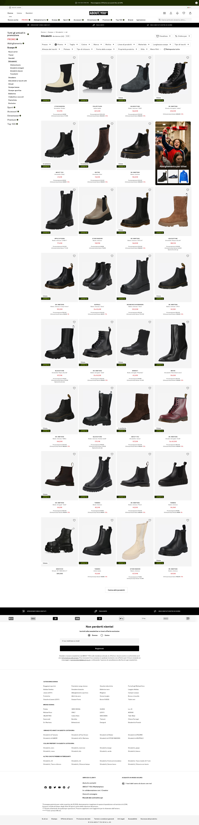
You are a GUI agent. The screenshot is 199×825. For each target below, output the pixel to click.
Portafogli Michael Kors (136, 686)
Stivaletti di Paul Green (80, 735)
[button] (163, 36)
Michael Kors (47, 712)
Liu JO (130, 709)
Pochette (46, 696)
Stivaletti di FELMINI (135, 735)
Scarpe (50, 32)
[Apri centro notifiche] (177, 13)
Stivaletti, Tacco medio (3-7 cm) (139, 761)
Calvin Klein (75, 716)
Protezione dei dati (83, 819)
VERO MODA (76, 709)
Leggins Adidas (133, 689)
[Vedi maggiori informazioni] (59, 117)
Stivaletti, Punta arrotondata (110, 761)
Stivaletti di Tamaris (50, 735)
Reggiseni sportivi (49, 686)
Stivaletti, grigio (134, 748)
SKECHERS (103, 716)
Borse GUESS (104, 699)
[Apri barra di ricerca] (159, 20)
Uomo (19, 13)
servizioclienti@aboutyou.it (80, 660)
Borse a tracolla (133, 696)
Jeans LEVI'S (47, 693)
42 (66, 32)
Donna (10, 13)
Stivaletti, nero (48, 748)
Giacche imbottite (106, 686)
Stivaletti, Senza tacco (108, 764)
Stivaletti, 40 (48, 761)
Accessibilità (132, 819)
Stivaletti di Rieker (106, 735)
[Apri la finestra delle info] (196, 3)
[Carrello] (190, 13)
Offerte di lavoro (67, 819)
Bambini (29, 13)
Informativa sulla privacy (70, 658)
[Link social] (45, 787)
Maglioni (103, 693)
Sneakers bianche (78, 689)
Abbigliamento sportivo (80, 693)
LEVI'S (102, 712)
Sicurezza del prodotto (149, 819)
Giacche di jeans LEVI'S (51, 699)
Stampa (54, 819)
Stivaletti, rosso (49, 751)
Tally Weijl (131, 716)
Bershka (74, 719)
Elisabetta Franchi (134, 722)
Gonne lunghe (104, 696)
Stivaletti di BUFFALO (135, 738)
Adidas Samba (48, 689)
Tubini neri (131, 699)
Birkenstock (76, 722)
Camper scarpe (133, 693)
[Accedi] (171, 13)
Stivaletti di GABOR (50, 738)
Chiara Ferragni (133, 719)
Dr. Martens (47, 722)
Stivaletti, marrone (78, 748)
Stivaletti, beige (105, 748)
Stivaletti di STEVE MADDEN (110, 738)
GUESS (102, 709)
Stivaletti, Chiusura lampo (81, 764)
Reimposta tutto (173, 49)
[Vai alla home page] (56, 778)
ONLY (73, 712)
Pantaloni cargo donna (79, 686)
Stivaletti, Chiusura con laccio (138, 764)
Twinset (102, 719)
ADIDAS (130, 712)
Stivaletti (59, 32)
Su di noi (45, 819)
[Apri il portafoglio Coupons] (164, 13)
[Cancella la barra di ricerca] (190, 20)
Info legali (121, 819)
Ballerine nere (105, 689)
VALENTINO (47, 716)
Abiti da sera (76, 696)
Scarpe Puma (76, 699)
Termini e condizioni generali (104, 819)
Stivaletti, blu (76, 751)
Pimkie (45, 709)
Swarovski (46, 719)
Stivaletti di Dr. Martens (80, 738)
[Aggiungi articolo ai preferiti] (74, 57)
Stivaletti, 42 (76, 761)
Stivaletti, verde (105, 751)
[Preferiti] (183, 13)
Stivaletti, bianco (134, 751)
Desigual (103, 722)
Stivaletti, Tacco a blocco (52, 764)
